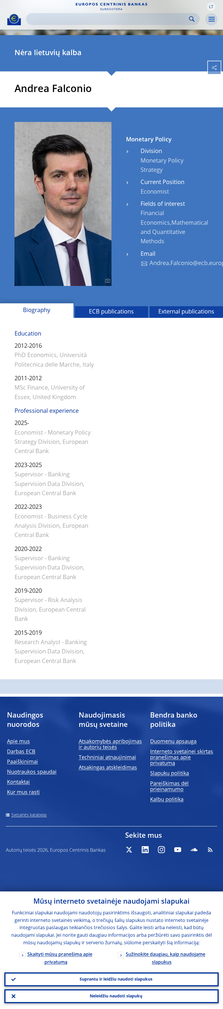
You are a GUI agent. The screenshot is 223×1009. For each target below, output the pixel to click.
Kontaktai (18, 782)
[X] (129, 850)
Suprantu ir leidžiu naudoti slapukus (116, 979)
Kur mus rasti (23, 792)
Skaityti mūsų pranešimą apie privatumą (59, 958)
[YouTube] (178, 850)
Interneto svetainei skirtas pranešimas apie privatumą (181, 757)
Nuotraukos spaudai (32, 772)
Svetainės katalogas (29, 815)
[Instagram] (161, 850)
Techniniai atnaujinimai (107, 757)
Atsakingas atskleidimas (108, 767)
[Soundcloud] (194, 850)
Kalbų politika (167, 799)
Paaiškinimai (22, 762)
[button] (211, 6)
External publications (186, 312)
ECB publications (111, 312)
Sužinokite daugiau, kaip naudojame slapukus (165, 958)
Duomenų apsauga (173, 741)
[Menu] (211, 19)
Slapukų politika (169, 773)
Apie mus (18, 741)
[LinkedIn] (145, 850)
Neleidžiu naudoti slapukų (116, 996)
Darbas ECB (21, 751)
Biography (36, 310)
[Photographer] (106, 281)
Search (192, 19)
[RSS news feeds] (210, 850)
